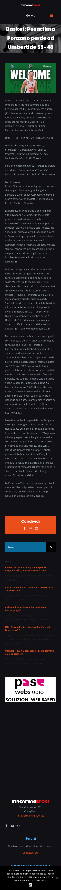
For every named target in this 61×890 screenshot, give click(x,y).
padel (47, 595)
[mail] (18, 825)
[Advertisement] (30, 748)
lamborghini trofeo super (34, 615)
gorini (44, 659)
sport (15, 579)
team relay (43, 639)
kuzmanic (39, 575)
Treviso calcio (36, 662)
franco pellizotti (30, 635)
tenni (26, 662)
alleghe (25, 595)
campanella (28, 575)
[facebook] (6, 825)
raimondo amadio (14, 619)
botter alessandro (31, 659)
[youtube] (12, 825)
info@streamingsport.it (30, 815)
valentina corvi (12, 643)
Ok (30, 884)
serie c (13, 662)
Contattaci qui (30, 852)
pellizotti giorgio (23, 639)
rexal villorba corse (33, 619)
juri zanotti (44, 635)
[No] (56, 878)
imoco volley (36, 595)
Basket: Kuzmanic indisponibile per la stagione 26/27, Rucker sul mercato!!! (25, 569)
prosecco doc (11, 599)
